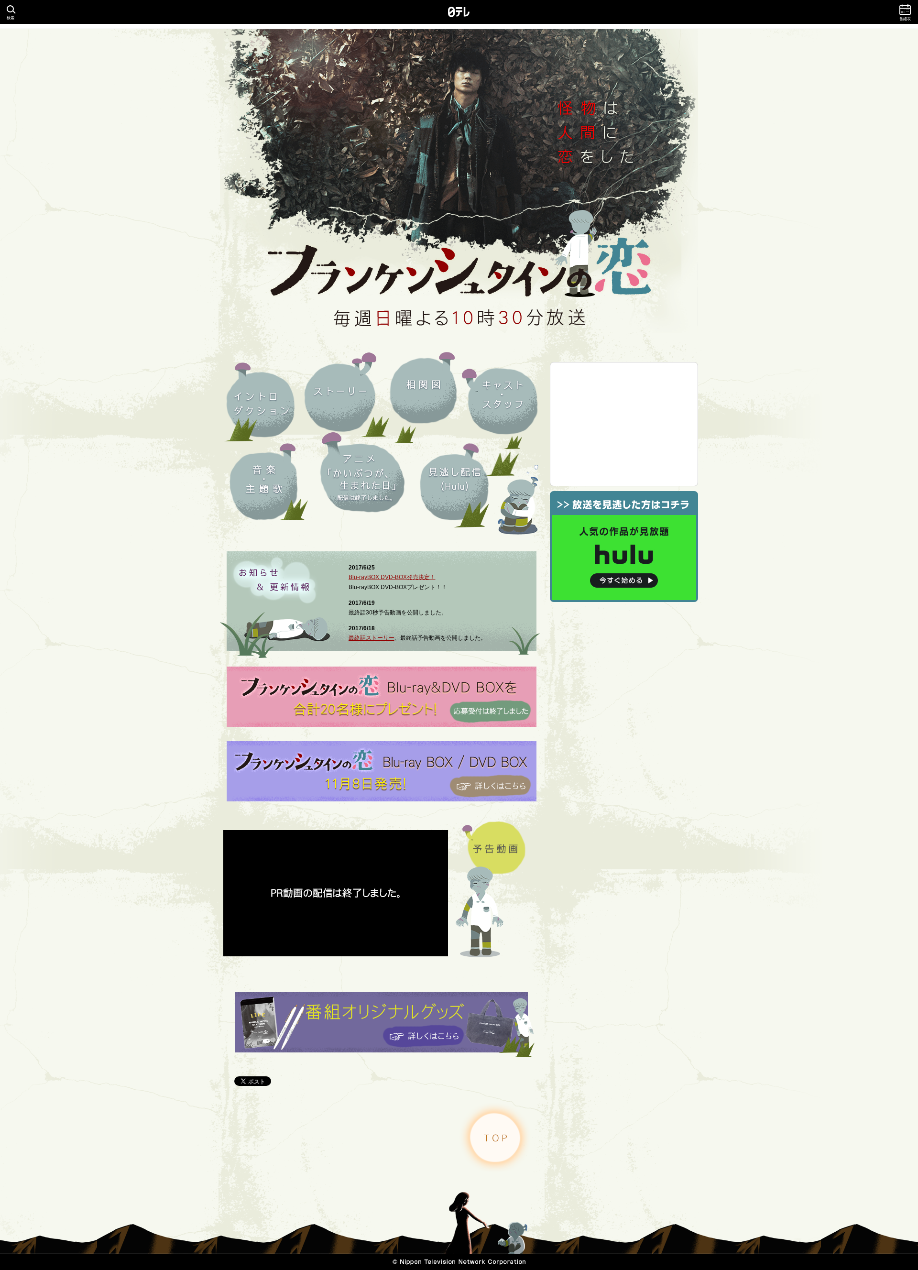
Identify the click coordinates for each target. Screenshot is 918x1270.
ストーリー (340, 397)
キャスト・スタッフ (502, 401)
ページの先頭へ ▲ (495, 1137)
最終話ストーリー (371, 638)
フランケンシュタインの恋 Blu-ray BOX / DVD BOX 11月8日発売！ (381, 771)
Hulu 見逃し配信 (454, 487)
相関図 (423, 390)
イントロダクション (261, 404)
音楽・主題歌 (263, 485)
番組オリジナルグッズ (385, 1024)
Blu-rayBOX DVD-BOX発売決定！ (392, 577)
